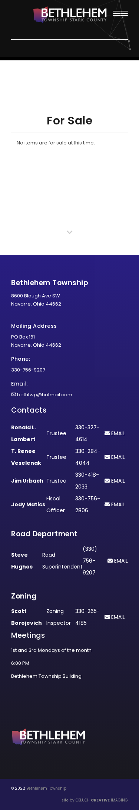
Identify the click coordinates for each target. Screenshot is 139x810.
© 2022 (18, 788)
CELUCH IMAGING (102, 800)
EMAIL (117, 433)
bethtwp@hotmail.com (44, 394)
